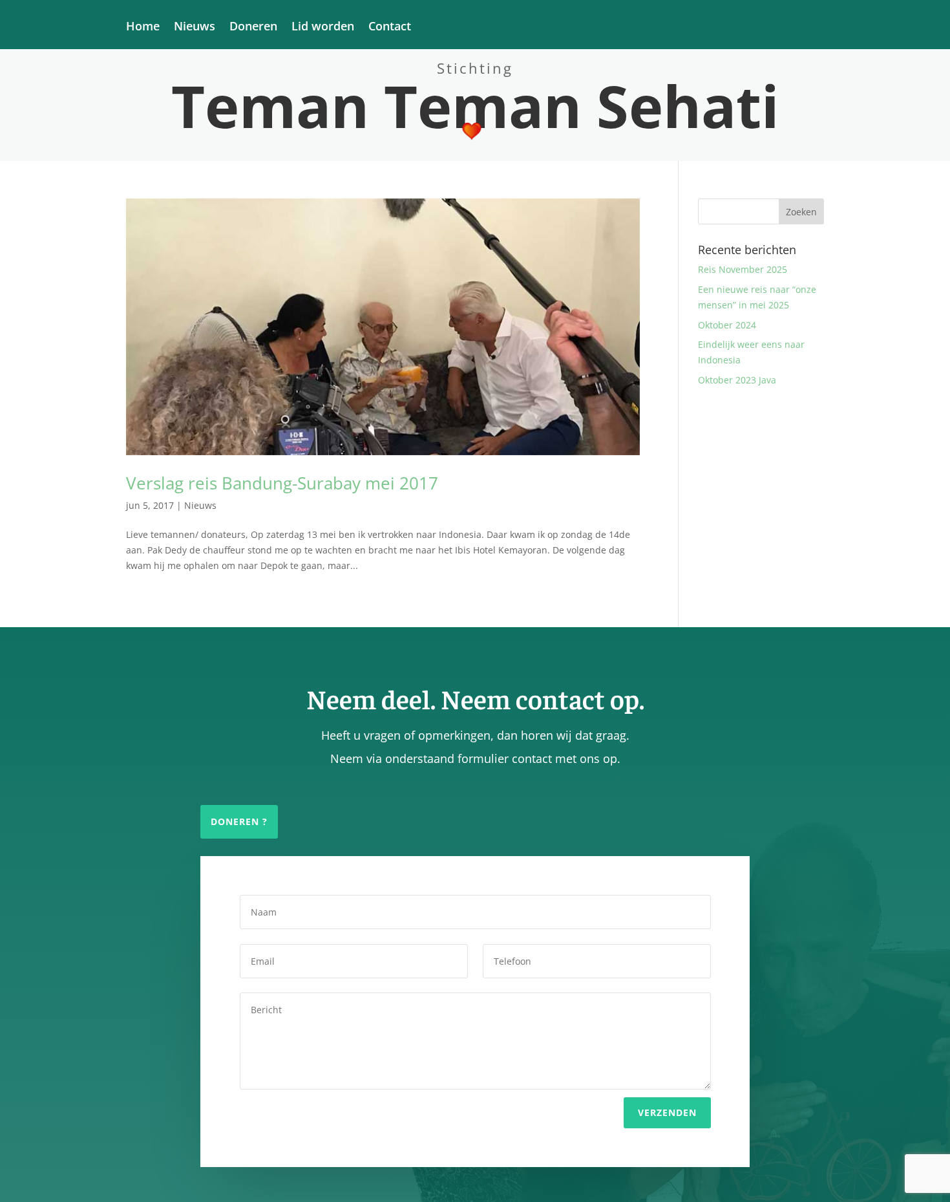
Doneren (253, 27)
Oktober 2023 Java (737, 380)
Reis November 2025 (742, 269)
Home (143, 27)
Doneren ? (239, 821)
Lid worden (322, 27)
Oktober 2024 (727, 325)
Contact (389, 27)
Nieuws (194, 27)
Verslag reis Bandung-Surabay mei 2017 (282, 483)
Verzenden (667, 1112)
